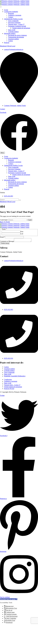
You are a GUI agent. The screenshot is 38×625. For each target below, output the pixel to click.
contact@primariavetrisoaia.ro (13, 49)
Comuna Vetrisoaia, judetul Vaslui (15, 105)
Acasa (6, 10)
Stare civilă (11, 30)
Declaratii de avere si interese (17, 35)
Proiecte (6, 42)
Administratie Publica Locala (13, 19)
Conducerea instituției (11, 11)
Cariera (10, 41)
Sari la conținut (5, 597)
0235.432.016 (8, 358)
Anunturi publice (13, 39)
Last (21, 234)
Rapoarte (11, 13)
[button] (8, 599)
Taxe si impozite (13, 21)
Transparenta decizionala (16, 37)
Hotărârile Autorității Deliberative (14, 376)
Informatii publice (9, 33)
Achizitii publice (13, 31)
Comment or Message (7, 241)
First (21, 231)
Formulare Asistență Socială (17, 26)
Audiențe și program (14, 15)
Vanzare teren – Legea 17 (16, 24)
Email (2, 237)
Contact (10, 17)
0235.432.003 (8, 196)
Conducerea (8, 379)
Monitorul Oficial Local (7, 46)
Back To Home (5, 222)
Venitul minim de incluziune (21, 28)
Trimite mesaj (5, 243)
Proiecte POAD (9, 388)
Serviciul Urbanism (14, 22)
